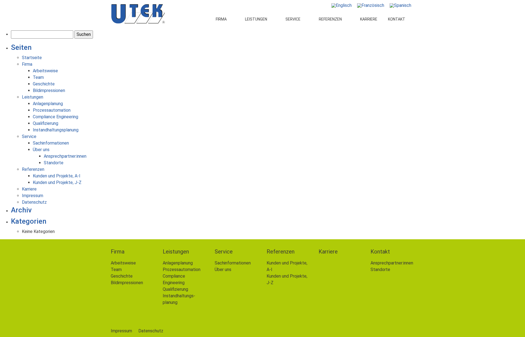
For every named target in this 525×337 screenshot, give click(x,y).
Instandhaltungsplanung (55, 130)
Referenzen (330, 19)
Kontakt (396, 19)
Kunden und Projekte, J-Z (57, 182)
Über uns (41, 149)
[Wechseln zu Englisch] (341, 5)
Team (38, 77)
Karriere (368, 19)
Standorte (53, 162)
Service (293, 19)
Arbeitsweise (45, 70)
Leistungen (256, 19)
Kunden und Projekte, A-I (56, 175)
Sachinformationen (51, 143)
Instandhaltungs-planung (179, 299)
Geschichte (44, 84)
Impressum (32, 195)
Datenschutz (34, 202)
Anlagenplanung (48, 103)
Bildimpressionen (49, 90)
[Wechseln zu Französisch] (370, 5)
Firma (221, 19)
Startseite (32, 57)
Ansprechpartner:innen (65, 156)
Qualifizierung (45, 123)
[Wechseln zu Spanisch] (400, 5)
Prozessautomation (52, 110)
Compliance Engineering (55, 116)
